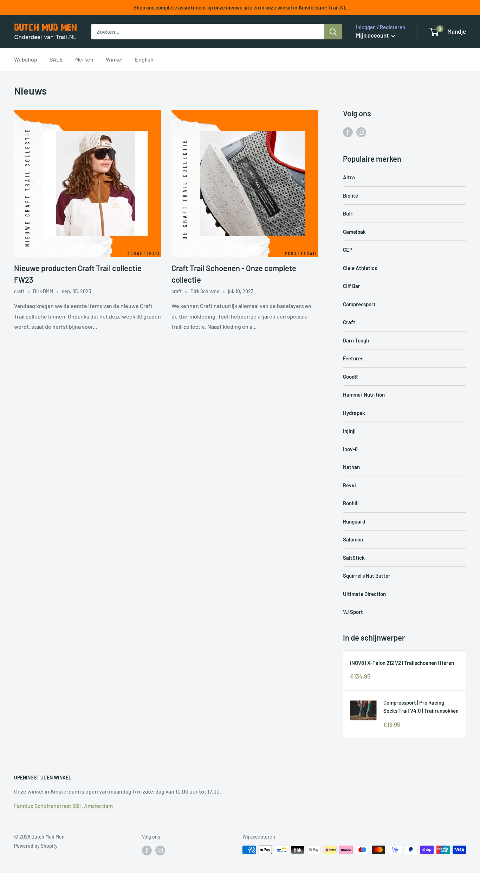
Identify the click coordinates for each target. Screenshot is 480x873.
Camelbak (354, 232)
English (144, 59)
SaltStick (354, 557)
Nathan (351, 467)
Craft (349, 322)
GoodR (350, 376)
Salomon (353, 539)
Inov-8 (350, 449)
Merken (84, 59)
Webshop (25, 59)
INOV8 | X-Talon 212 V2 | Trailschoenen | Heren (402, 663)
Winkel (114, 59)
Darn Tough (356, 340)
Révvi (349, 485)
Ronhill (351, 503)
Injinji (349, 431)
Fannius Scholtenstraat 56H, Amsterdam (63, 805)
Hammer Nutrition (364, 394)
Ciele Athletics (360, 268)
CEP (347, 249)
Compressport (359, 304)
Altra (349, 177)
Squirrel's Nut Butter (366, 575)
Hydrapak (354, 413)
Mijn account (373, 35)
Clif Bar (351, 286)
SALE (56, 59)
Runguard (354, 521)
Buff (348, 213)
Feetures (353, 358)
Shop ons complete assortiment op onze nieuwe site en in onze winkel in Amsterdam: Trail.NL (240, 7)
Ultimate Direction (364, 594)
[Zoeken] (333, 31)
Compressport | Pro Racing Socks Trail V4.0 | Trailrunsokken (421, 706)
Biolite (350, 195)
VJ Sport (353, 612)
